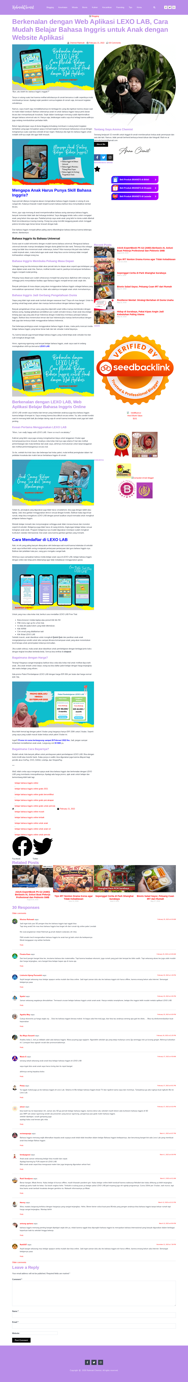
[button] (154, 7)
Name (15, 1311)
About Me (101, 144)
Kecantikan (107, 7)
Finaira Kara (25, 954)
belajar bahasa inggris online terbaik (29, 817)
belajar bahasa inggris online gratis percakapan (34, 800)
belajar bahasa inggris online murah (29, 812)
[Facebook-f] (165, 7)
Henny (22, 1202)
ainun (22, 1107)
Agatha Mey (25, 1015)
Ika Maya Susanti (27, 1036)
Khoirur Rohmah (27, 919)
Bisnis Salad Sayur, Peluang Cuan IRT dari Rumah (144, 286)
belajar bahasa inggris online (26, 783)
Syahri (22, 996)
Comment (17, 1279)
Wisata (75, 7)
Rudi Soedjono (26, 1179)
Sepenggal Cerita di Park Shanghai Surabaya (141, 273)
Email (15, 1322)
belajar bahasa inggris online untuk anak (31, 823)
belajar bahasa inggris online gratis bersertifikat (34, 794)
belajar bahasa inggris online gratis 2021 (31, 789)
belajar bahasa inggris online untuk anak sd (33, 829)
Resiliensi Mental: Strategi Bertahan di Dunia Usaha (145, 300)
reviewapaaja (25, 1134)
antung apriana (26, 1224)
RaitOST (23, 1245)
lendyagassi (25, 1155)
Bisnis (84, 7)
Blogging (50, 7)
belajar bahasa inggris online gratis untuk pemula (35, 806)
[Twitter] (169, 7)
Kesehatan (62, 7)
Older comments (19, 913)
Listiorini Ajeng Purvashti (31, 975)
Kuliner (95, 7)
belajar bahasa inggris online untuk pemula (32, 834)
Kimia (139, 7)
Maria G (23, 1057)
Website (15, 1333)
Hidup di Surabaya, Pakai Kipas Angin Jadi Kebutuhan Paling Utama (140, 313)
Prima (22, 1086)
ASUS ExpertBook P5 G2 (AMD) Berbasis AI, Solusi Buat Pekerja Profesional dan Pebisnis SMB (145, 249)
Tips (130, 7)
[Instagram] (173, 7)
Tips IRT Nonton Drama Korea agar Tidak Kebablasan (146, 259)
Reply (21, 945)
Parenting (120, 7)
